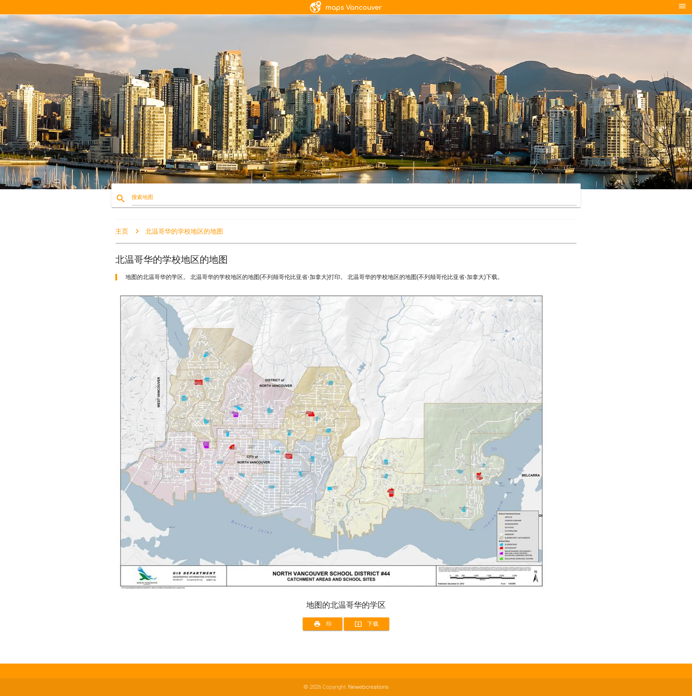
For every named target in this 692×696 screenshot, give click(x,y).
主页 (121, 231)
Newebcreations (368, 687)
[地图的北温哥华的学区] (331, 587)
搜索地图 (142, 197)
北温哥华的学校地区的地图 (184, 231)
